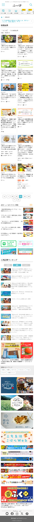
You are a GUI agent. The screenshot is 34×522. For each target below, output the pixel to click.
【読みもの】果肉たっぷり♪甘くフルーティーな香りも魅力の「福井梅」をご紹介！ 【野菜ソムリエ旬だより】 (8, 74)
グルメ (22, 13)
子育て (20, 187)
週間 (17, 265)
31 (16, 196)
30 (12, 196)
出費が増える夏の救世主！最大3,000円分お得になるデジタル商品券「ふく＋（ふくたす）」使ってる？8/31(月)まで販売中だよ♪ (16, 505)
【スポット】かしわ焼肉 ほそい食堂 (21, 299)
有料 (23, 180)
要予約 (19, 180)
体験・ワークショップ (23, 184)
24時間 (8, 265)
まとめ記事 (5, 155)
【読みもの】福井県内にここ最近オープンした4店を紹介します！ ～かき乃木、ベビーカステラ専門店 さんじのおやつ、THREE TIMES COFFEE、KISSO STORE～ (25, 151)
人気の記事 (16, 13)
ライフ (25, 56)
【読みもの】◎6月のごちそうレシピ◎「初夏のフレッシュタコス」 (8, 47)
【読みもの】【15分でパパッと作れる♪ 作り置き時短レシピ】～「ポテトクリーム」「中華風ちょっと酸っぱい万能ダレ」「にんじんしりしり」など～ (25, 50)
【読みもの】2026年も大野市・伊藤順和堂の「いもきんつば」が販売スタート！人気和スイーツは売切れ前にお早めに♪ (22, 337)
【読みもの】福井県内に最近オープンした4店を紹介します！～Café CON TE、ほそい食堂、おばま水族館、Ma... (22, 270)
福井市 (2, 151)
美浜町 (11, 153)
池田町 (26, 180)
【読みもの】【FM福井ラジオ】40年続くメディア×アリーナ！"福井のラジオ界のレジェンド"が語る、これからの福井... (22, 323)
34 (29, 196)
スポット (3, 13)
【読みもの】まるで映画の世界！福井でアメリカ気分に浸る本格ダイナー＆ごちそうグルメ (22, 330)
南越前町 (6, 153)
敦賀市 (6, 151)
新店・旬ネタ (29, 158)
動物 (25, 187)
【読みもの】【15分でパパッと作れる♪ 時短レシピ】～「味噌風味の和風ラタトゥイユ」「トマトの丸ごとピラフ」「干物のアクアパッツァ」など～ (25, 98)
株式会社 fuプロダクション (19, 518)
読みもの (29, 13)
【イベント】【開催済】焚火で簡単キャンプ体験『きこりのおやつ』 (25, 176)
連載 (8, 79)
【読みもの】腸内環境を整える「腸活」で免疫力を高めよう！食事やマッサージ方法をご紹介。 (25, 121)
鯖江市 (23, 158)
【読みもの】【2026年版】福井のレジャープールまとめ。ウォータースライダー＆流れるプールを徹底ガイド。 (22, 316)
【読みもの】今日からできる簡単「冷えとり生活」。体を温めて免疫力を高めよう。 (25, 73)
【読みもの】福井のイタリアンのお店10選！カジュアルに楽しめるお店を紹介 (8, 147)
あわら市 (10, 151)
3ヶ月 (26, 265)
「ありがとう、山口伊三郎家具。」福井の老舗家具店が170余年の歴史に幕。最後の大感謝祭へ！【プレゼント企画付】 (17, 361)
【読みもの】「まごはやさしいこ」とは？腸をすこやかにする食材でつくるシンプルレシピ (8, 96)
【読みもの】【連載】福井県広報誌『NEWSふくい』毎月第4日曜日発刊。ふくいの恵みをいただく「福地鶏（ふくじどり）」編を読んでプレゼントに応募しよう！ (8, 124)
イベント (9, 13)
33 (24, 196)
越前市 (2, 153)
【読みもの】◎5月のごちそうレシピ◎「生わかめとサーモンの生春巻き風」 (8, 176)
